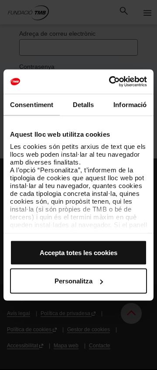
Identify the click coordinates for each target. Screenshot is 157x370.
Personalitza (73, 281)
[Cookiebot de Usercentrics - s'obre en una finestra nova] (111, 81)
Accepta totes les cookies (78, 252)
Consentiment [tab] (31, 104)
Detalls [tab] (83, 104)
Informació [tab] (130, 104)
